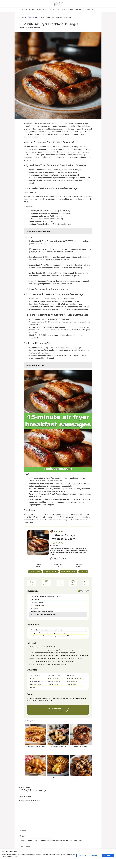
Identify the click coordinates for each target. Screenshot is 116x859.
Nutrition (73, 585)
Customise (82, 855)
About (72, 9)
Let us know (51, 711)
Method (60, 585)
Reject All (94, 855)
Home (21, 17)
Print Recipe (55, 559)
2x (81, 591)
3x (84, 591)
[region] (58, 854)
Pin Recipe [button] (66, 559)
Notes (85, 585)
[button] (51, 543)
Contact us (79, 9)
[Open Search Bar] (93, 10)
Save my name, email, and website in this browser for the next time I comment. (51, 841)
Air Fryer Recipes (42, 9)
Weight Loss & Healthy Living (58, 9)
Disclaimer (87, 9)
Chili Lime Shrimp (26, 789)
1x (78, 591)
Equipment (46, 585)
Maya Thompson (35, 27)
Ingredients (32, 585)
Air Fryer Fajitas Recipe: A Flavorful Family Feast (34, 791)
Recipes (24, 9)
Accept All (107, 855)
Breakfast (32, 9)
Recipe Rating (24, 801)
